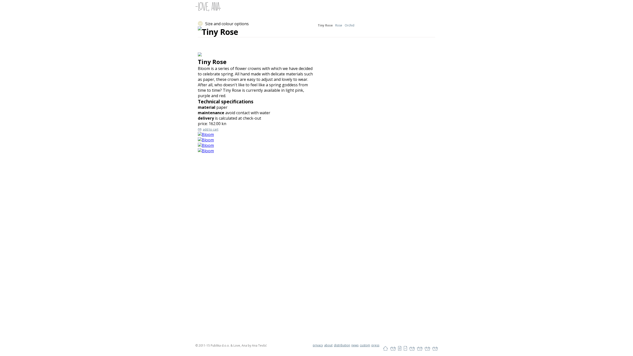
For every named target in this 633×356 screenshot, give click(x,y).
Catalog (399, 349)
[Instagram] (435, 349)
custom (365, 345)
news (355, 345)
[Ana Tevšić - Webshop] (208, 6)
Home (385, 349)
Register (405, 349)
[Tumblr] (427, 349)
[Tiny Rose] (206, 134)
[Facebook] (412, 349)
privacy (318, 345)
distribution (342, 345)
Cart (393, 349)
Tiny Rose (325, 25)
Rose (338, 25)
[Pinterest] (419, 349)
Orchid (349, 25)
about (328, 345)
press (375, 345)
